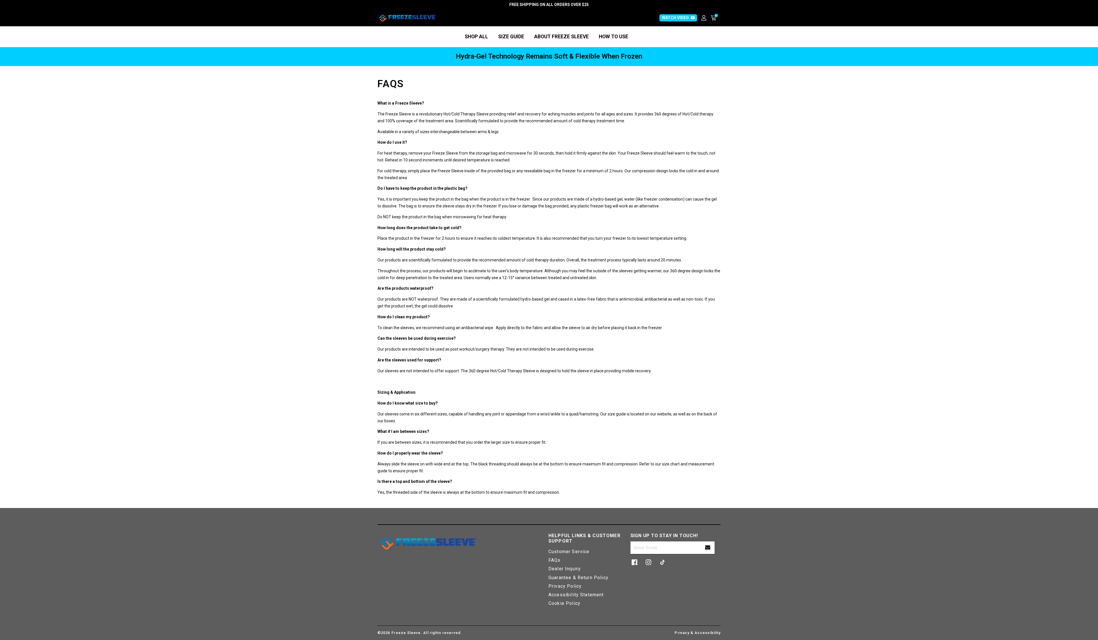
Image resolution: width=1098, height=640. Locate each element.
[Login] (706, 18)
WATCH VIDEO (675, 17)
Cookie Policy (564, 603)
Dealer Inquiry (564, 568)
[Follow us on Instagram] (649, 562)
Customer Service (568, 551)
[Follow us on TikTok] (663, 562)
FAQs (554, 560)
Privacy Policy (565, 586)
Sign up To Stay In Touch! (664, 535)
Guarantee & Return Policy (578, 577)
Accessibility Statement (576, 594)
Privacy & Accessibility (698, 633)
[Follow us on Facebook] (634, 562)
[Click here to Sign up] (708, 547)
